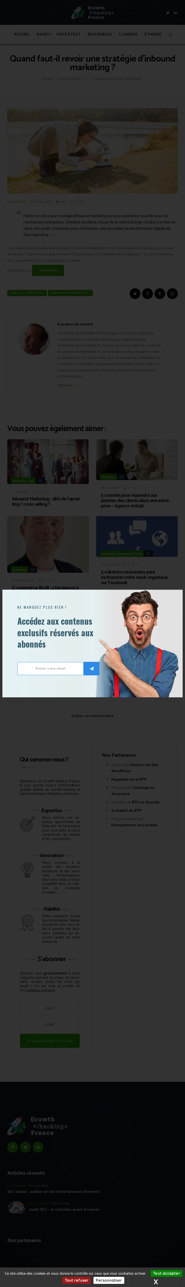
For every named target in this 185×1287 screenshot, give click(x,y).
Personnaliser (109, 1280)
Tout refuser (76, 1280)
